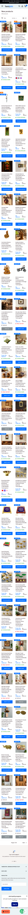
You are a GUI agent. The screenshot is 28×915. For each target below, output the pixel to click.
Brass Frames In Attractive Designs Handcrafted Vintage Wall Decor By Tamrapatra (21, 824)
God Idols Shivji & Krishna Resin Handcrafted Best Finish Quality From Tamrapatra (6, 245)
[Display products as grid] (23, 18)
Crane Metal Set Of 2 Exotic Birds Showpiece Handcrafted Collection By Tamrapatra (6, 315)
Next (24, 842)
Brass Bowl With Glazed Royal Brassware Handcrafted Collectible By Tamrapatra (5, 484)
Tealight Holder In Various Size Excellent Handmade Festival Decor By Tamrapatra (21, 554)
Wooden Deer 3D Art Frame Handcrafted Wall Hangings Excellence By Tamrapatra (21, 315)
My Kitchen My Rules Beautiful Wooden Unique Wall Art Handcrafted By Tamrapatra (6, 656)
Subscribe (6, 888)
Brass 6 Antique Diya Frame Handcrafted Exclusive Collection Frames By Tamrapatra (6, 71)
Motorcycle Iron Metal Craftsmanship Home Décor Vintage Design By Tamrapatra (21, 280)
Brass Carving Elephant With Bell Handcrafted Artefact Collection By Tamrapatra (6, 758)
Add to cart (21, 224)
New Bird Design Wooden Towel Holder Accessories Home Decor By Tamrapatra (6, 689)
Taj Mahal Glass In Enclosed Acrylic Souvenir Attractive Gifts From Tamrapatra (6, 350)
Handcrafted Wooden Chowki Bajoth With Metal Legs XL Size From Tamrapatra (6, 521)
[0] (25, 6)
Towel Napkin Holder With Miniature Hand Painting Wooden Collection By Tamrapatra (6, 723)
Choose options (7, 50)
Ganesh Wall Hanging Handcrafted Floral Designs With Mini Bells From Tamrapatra (6, 211)
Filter (5, 18)
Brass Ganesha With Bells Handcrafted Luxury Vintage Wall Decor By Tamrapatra (6, 824)
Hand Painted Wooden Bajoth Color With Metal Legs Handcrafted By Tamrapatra (6, 554)
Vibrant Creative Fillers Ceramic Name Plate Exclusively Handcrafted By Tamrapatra (5, 142)
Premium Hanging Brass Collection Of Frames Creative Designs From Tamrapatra (6, 791)
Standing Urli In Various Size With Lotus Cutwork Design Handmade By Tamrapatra (6, 621)
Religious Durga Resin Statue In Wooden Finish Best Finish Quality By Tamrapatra (6, 280)
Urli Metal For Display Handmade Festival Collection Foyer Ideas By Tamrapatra (21, 483)
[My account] (22, 6)
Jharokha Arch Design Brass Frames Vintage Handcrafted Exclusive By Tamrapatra (21, 71)
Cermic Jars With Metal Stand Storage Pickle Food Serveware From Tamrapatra (6, 383)
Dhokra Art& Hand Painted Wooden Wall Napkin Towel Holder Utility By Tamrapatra (20, 689)
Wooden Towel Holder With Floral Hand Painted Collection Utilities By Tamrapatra (21, 656)
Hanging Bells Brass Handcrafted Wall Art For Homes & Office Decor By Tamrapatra (21, 791)
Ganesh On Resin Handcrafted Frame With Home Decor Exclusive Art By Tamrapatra (6, 37)
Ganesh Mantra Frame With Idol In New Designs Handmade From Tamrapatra (20, 177)
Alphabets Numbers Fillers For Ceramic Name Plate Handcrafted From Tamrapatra (21, 142)
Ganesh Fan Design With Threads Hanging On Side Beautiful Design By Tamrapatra (21, 37)
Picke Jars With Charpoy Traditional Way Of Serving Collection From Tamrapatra (21, 350)
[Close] (27, 896)
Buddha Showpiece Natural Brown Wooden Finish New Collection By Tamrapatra (21, 210)
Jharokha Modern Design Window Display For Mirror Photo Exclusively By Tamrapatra (6, 416)
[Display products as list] (26, 18)
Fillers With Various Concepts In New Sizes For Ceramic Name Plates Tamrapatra (20, 109)
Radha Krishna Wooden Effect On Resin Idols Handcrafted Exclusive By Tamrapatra (20, 246)
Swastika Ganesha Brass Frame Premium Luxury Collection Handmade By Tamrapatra (20, 622)
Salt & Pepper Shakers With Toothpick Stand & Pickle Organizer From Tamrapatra (20, 383)
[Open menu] (2, 6)
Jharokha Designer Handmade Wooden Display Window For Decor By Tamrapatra (6, 450)
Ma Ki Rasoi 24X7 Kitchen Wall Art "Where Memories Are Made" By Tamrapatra (21, 758)
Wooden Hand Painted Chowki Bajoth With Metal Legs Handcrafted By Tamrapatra (21, 521)
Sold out (7, 328)
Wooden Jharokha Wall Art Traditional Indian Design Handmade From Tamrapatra (21, 450)
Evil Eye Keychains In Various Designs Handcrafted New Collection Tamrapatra (6, 109)
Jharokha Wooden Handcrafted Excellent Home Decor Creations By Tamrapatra (20, 416)
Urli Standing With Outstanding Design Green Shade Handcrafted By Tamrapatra (21, 588)
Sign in (15, 904)
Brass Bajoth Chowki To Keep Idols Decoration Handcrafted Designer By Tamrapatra (21, 723)
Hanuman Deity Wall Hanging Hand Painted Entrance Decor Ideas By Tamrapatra (6, 177)
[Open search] (19, 6)
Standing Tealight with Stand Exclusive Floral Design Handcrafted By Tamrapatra (6, 588)
